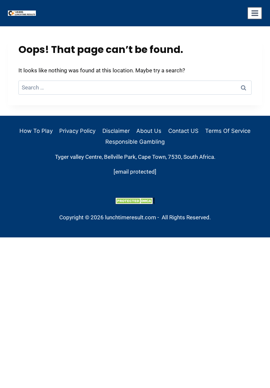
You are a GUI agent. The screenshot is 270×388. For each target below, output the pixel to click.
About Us (148, 131)
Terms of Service (228, 131)
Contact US (183, 131)
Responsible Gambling (135, 141)
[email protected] (135, 171)
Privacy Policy (77, 131)
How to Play (36, 131)
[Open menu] (254, 13)
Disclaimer (116, 131)
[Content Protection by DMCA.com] (135, 200)
